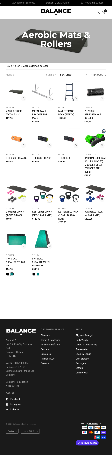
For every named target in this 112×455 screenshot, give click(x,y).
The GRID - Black (41, 158)
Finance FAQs (48, 358)
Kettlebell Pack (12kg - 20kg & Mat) (68, 215)
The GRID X (64, 158)
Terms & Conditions (50, 340)
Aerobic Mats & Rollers (35, 66)
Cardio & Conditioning (86, 344)
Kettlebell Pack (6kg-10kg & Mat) (42, 213)
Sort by (51, 74)
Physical (10, 108)
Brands (79, 368)
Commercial (82, 372)
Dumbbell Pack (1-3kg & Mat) (15, 213)
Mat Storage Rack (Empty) (66, 113)
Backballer (90, 154)
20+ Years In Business (18, 2)
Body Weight (82, 340)
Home (9, 66)
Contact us (46, 354)
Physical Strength (84, 335)
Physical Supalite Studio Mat (15, 262)
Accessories (82, 349)
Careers (45, 363)
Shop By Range (83, 354)
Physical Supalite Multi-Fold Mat (41, 262)
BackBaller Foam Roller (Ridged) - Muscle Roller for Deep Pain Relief (95, 165)
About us (45, 335)
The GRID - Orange (16, 158)
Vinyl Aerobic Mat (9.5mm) (14, 113)
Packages (81, 363)
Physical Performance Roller (92, 114)
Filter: (10, 74)
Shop (17, 66)
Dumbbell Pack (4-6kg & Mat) (93, 213)
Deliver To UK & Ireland (52, 2)
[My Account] (98, 12)
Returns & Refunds (50, 344)
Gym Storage (82, 358)
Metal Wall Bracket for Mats (39, 114)
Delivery (45, 349)
